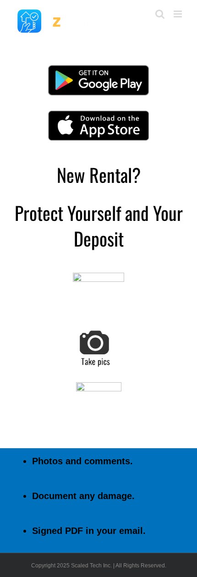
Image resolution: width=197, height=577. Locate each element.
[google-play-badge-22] (98, 113)
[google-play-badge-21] (98, 68)
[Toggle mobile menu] (178, 14)
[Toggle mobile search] (159, 14)
